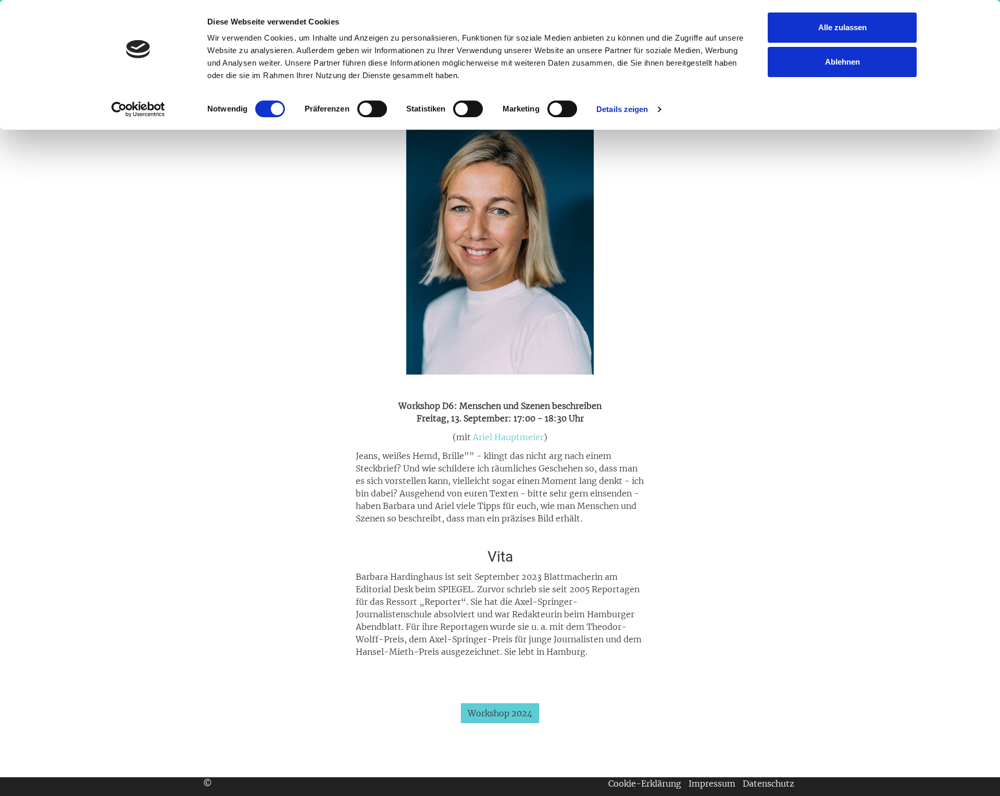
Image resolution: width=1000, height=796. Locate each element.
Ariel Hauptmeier (508, 437)
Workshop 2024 (500, 713)
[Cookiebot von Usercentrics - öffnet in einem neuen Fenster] (138, 109)
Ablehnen (842, 61)
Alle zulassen (842, 27)
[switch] (372, 109)
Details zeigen (622, 109)
